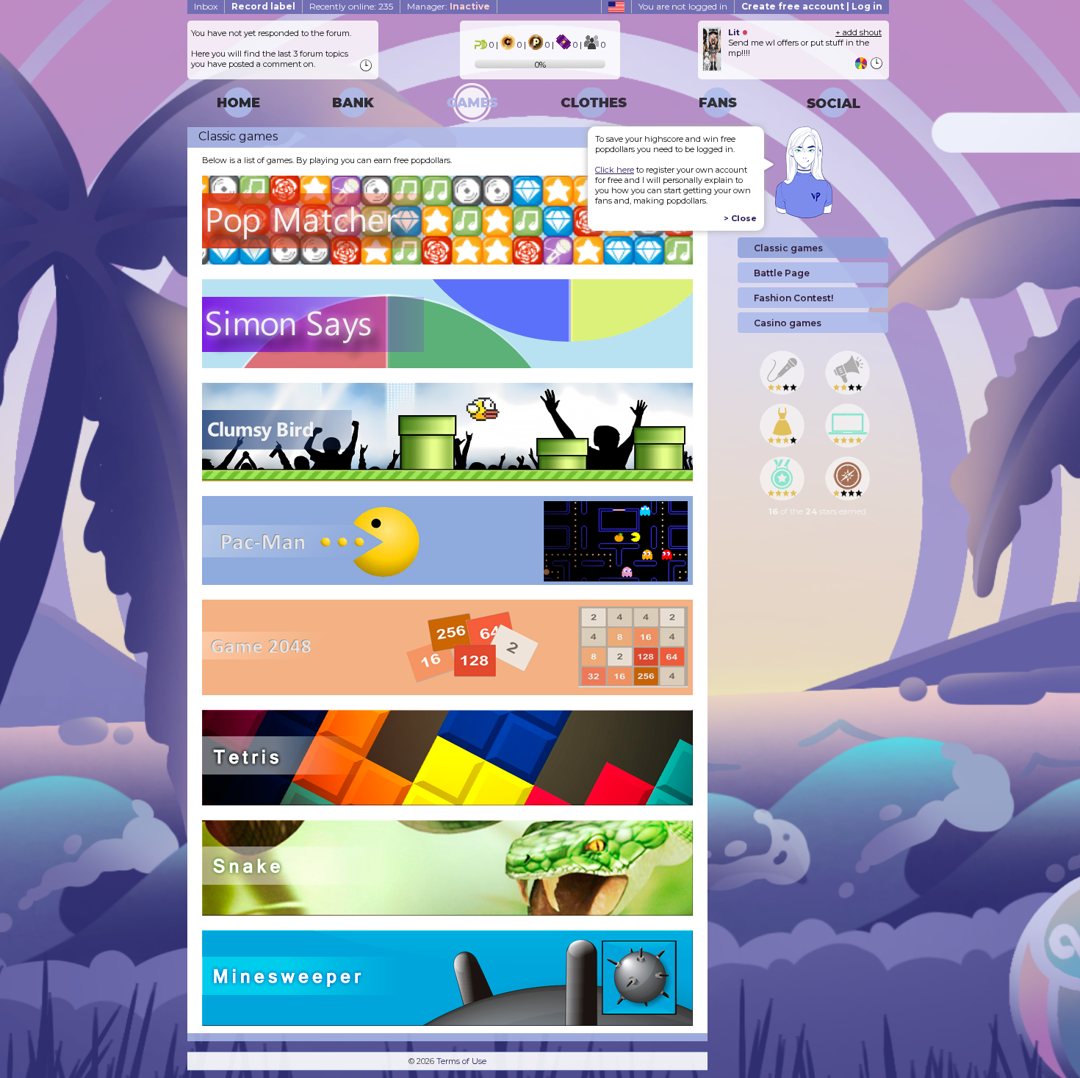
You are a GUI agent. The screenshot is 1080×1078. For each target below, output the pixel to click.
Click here (614, 170)
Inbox (205, 6)
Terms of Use (461, 1061)
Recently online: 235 (351, 6)
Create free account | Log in (811, 6)
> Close (740, 218)
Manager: (448, 6)
